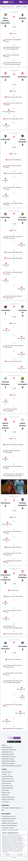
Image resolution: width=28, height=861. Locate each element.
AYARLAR (14, 857)
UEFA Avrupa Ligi (6, 783)
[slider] (14, 489)
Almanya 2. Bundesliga (8, 799)
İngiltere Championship (8, 797)
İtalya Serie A (5, 795)
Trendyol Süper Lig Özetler (9, 818)
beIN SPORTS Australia (8, 754)
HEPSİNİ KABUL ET (8, 854)
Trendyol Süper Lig (7, 772)
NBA (3, 810)
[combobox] (7, 7)
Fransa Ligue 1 (6, 790)
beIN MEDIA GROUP (7, 747)
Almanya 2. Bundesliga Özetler (10, 830)
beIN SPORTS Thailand (8, 759)
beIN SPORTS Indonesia (8, 763)
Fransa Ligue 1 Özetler (8, 828)
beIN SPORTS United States (9, 749)
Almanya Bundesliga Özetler (9, 825)
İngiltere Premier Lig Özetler (9, 823)
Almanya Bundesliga (7, 788)
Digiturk (4, 745)
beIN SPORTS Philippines (8, 761)
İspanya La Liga (6, 792)
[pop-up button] (22, 492)
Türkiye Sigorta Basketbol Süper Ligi (11, 808)
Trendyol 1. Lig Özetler (8, 821)
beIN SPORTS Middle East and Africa (11, 766)
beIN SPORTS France (7, 752)
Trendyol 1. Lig (6, 774)
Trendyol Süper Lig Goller (8, 816)
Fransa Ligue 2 (6, 802)
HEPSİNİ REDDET (20, 854)
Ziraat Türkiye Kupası (7, 776)
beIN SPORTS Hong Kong (8, 756)
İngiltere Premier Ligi (7, 779)
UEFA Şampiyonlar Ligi (8, 781)
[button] (8, 2)
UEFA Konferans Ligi (7, 785)
